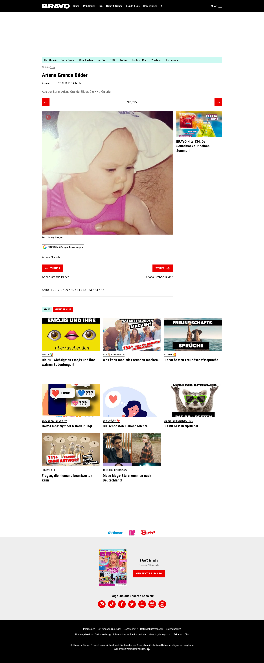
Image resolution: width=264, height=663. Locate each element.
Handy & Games (114, 6)
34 (96, 290)
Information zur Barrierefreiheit (129, 634)
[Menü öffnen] (220, 6)
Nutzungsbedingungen (109, 629)
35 (102, 290)
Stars (76, 6)
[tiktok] (112, 604)
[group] (130, 60)
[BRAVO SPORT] (148, 533)
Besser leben (150, 6)
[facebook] (122, 604)
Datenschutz (131, 629)
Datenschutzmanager (151, 629)
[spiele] (152, 604)
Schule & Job (133, 6)
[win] (162, 604)
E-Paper (178, 634)
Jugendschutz (173, 629)
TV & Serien (89, 6)
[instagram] (102, 604)
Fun (101, 6)
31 (78, 290)
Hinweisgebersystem (159, 634)
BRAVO (45, 67)
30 (72, 290)
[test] (142, 604)
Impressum (89, 629)
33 (90, 290)
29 (66, 290)
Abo (187, 634)
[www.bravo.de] (56, 6)
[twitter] (132, 604)
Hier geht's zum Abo (149, 573)
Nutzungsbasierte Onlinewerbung (93, 634)
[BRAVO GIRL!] (132, 533)
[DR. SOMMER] (115, 533)
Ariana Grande (63, 309)
